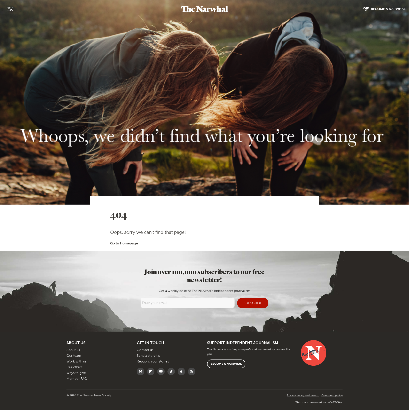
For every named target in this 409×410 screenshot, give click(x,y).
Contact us (145, 350)
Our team (73, 356)
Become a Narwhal (226, 364)
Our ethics (74, 367)
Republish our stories (153, 361)
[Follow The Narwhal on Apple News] (182, 371)
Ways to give (76, 373)
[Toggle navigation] (10, 9)
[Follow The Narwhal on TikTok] (172, 371)
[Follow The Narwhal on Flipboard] (152, 371)
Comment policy (332, 395)
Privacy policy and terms (303, 395)
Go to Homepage (124, 243)
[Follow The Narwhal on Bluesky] (141, 371)
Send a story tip (148, 356)
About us (73, 350)
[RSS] (192, 371)
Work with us (76, 361)
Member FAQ (76, 379)
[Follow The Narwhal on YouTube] (162, 371)
